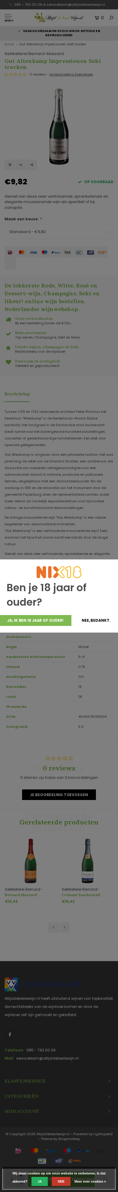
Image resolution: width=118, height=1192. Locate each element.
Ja (40, 1181)
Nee (61, 1181)
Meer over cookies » (90, 1181)
